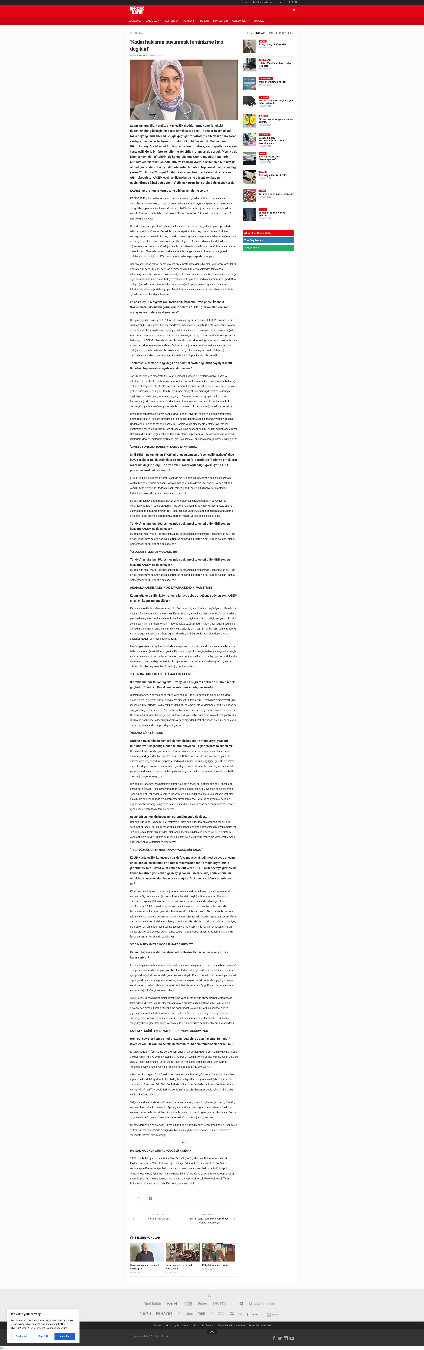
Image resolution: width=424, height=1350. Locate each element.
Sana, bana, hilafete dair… (274, 44)
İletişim (278, 2)
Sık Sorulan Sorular (203, 1325)
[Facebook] (286, 2)
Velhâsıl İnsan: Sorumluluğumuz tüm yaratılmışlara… (271, 140)
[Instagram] (292, 2)
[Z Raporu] (179, 1314)
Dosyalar (259, 21)
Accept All (64, 1336)
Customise (21, 1336)
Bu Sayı (204, 21)
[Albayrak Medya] (209, 1296)
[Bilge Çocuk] (212, 1314)
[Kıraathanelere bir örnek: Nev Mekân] (182, 1252)
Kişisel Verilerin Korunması (231, 1325)
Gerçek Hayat (266, 79)
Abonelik (245, 2)
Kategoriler (239, 21)
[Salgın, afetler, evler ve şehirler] (249, 214)
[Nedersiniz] (273, 1314)
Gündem (263, 116)
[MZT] (237, 1304)
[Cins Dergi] (189, 1314)
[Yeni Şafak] (152, 1304)
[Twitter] (289, 2)
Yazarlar (188, 21)
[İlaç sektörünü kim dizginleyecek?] (249, 158)
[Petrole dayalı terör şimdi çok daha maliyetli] (249, 102)
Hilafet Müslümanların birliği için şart (275, 64)
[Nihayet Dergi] (164, 1314)
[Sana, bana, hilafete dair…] (249, 46)
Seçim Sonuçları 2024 (260, 1325)
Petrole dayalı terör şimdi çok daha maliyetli (276, 102)
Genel (262, 191)
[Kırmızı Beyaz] (232, 1314)
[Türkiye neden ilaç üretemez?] (249, 195)
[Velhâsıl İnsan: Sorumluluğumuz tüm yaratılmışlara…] (249, 139)
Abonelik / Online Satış (257, 233)
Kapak (262, 41)
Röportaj (136, 33)
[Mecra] (220, 1304)
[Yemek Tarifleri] (203, 1304)
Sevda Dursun (137, 55)
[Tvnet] (173, 1304)
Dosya (262, 209)
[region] (43, 1326)
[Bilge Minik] (221, 1314)
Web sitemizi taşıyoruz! (272, 81)
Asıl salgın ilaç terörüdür (273, 175)
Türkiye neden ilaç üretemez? (276, 194)
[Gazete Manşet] (262, 1304)
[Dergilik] (254, 1314)
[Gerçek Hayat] (201, 1314)
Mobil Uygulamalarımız (262, 2)
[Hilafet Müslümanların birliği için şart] (249, 64)
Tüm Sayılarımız (253, 240)
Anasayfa (135, 21)
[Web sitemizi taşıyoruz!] (249, 83)
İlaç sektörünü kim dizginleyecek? (269, 158)
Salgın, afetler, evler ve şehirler (272, 214)
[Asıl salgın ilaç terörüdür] (249, 177)
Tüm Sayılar (220, 21)
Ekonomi (264, 97)
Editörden (171, 21)
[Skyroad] (240, 1314)
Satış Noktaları (252, 247)
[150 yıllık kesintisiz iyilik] (218, 1252)
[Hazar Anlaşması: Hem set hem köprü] (147, 1252)
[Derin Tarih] (145, 1314)
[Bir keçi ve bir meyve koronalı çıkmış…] (249, 121)
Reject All (43, 1336)
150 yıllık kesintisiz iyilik (215, 1265)
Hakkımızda (152, 21)
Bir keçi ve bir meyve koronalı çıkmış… (276, 120)
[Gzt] (188, 1304)
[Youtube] (296, 2)
